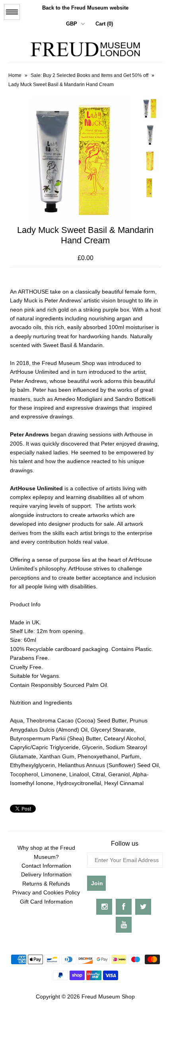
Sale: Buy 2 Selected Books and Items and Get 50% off (89, 75)
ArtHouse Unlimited (36, 488)
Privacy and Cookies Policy (46, 892)
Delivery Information (46, 874)
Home (14, 75)
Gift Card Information (46, 901)
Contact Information (46, 865)
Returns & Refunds (46, 883)
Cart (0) (104, 24)
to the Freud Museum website (85, 8)
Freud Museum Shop (108, 996)
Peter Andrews (29, 434)
